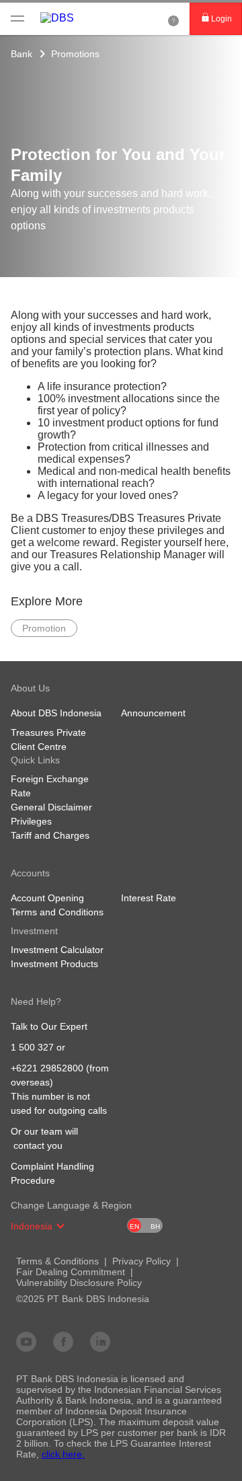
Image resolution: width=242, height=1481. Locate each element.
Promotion (44, 628)
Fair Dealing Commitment (70, 1271)
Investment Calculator (57, 949)
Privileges (31, 821)
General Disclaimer (51, 807)
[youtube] (26, 1341)
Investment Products (54, 963)
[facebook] (63, 1341)
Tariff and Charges (50, 835)
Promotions (75, 53)
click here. (63, 1454)
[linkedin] (100, 1341)
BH (155, 1226)
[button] (60, 1226)
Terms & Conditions (57, 1261)
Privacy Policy (141, 1261)
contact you (38, 1145)
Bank (21, 53)
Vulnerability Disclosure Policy (79, 1282)
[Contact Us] (173, 19)
